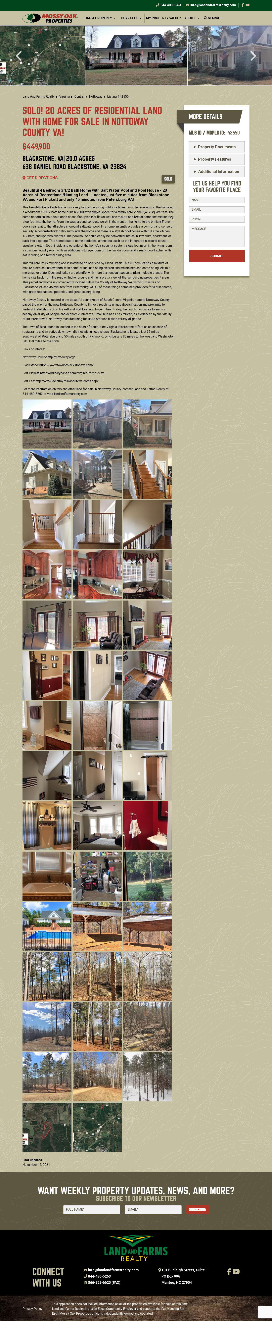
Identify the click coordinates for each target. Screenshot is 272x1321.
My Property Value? (163, 18)
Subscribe (197, 1209)
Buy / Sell (129, 18)
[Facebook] (243, 5)
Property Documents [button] (217, 146)
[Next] (253, 56)
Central (79, 96)
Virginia (64, 96)
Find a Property (98, 18)
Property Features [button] (214, 159)
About (189, 18)
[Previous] (19, 56)
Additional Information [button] (218, 171)
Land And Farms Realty (39, 96)
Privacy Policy (32, 1309)
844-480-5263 (170, 5)
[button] (136, 56)
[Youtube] (247, 5)
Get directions (41, 178)
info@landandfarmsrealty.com (113, 1270)
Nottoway (95, 96)
